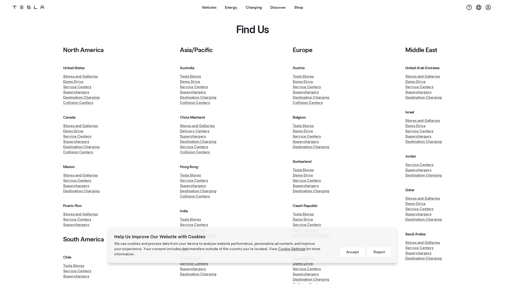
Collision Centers (78, 102)
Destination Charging (81, 97)
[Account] (488, 7)
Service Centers (77, 87)
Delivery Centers (194, 131)
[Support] (469, 7)
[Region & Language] (478, 7)
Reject (379, 252)
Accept (352, 252)
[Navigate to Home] (28, 7)
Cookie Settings (291, 249)
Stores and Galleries (80, 76)
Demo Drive (73, 81)
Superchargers (76, 92)
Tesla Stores (73, 265)
